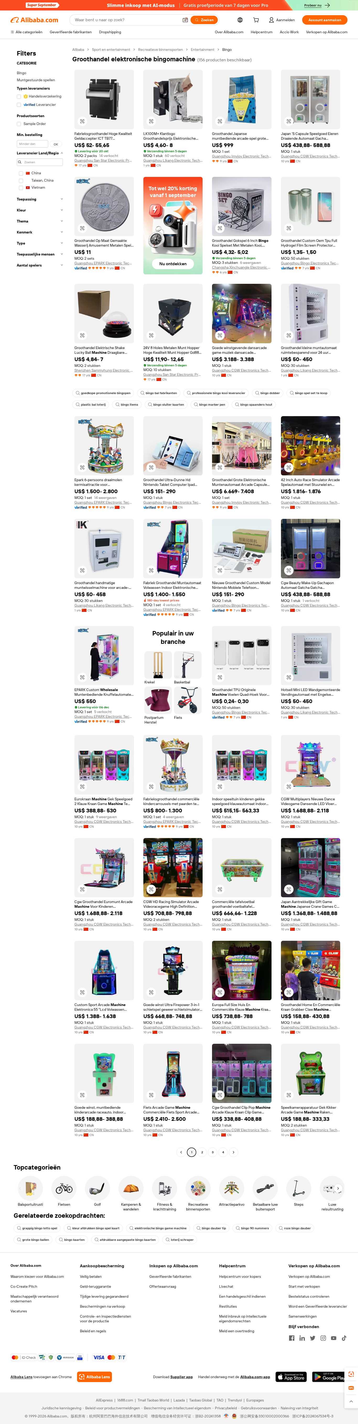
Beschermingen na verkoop (102, 1306)
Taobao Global (200, 1400)
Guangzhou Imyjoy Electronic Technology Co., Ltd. (242, 156)
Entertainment (202, 49)
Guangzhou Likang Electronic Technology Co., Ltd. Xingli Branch (173, 160)
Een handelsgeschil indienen (242, 1296)
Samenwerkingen (303, 1316)
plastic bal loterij (93, 404)
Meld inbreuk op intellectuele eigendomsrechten (243, 1318)
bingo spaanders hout (256, 404)
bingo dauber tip (214, 1228)
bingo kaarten (74, 1240)
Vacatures (18, 1311)
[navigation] (40, 601)
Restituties (228, 1306)
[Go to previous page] (181, 1152)
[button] (185, 20)
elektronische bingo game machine (161, 1228)
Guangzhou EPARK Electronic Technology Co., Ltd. (104, 263)
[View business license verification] (226, 1416)
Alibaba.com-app (255, 1377)
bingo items (129, 404)
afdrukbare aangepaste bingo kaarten (128, 1240)
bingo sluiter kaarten (168, 404)
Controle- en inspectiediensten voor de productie (105, 1318)
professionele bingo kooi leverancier (218, 393)
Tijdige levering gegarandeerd (104, 1296)
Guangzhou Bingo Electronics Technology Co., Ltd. (310, 263)
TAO (219, 1400)
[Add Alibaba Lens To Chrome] (94, 1377)
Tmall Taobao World (153, 1400)
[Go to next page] (233, 1152)
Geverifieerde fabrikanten (170, 1276)
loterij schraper (182, 1240)
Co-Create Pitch (23, 1286)
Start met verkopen (304, 1286)
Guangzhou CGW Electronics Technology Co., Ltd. (310, 156)
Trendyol (235, 1400)
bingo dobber (270, 393)
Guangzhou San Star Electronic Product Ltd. (104, 160)
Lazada (179, 1400)
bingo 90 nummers (255, 1228)
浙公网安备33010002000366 (264, 1416)
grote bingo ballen (35, 1240)
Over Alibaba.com (25, 1265)
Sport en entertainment (111, 49)
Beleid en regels (93, 1331)
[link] (351, 1374)
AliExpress (104, 1400)
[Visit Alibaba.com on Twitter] (313, 1338)
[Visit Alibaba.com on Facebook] (292, 1338)
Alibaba (78, 49)
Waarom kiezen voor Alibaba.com (37, 1276)
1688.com (125, 1400)
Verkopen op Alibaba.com (309, 1276)
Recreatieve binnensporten (160, 49)
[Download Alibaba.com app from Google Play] (330, 1377)
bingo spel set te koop (311, 393)
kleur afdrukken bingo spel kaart (96, 1228)
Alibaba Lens (21, 1377)
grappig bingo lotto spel (39, 1228)
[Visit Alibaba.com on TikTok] (344, 1338)
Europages (255, 1400)
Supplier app (181, 1377)
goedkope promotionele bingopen (106, 393)
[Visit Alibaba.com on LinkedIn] (302, 1338)
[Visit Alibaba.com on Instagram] (323, 1338)
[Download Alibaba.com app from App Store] (291, 1377)
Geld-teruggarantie (95, 1286)
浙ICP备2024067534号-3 (312, 1416)
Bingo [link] (227, 49)
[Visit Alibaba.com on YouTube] (333, 1338)
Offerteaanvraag (162, 1286)
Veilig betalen (91, 1276)
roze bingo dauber (297, 1228)
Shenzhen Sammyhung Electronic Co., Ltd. (104, 370)
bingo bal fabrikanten (161, 393)
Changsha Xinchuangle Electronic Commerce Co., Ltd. (242, 267)
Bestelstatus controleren (309, 1296)
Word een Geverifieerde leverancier (318, 1306)
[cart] (257, 21)
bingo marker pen (212, 404)
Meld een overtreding (236, 1331)
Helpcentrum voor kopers (240, 1276)
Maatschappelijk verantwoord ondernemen (34, 1298)
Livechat (226, 1286)
